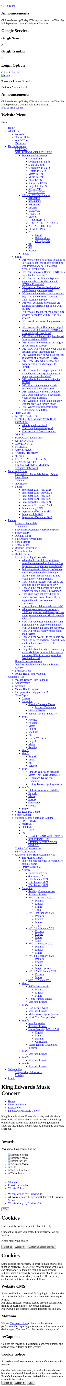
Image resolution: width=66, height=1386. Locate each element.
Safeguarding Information (28, 1072)
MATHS (33, 207)
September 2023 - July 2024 (37, 492)
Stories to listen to (31, 866)
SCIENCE (34, 210)
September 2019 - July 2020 (37, 505)
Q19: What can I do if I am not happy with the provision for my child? (42, 402)
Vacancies (20, 143)
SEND (18, 256)
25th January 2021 (38, 885)
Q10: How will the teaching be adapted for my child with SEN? (43, 338)
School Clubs (22, 544)
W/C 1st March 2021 (39, 980)
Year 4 (25, 768)
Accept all (20, 1247)
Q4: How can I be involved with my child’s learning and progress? (41, 289)
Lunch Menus (22, 541)
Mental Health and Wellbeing (30, 673)
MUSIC (32, 216)
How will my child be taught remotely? (42, 606)
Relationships (42, 238)
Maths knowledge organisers (43, 1014)
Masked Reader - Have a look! (31, 679)
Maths (31, 725)
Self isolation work (38, 986)
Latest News (21, 477)
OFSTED (20, 434)
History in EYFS (37, 170)
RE (30, 247)
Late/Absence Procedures (28, 538)
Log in (15, 72)
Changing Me (42, 241)
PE (30, 244)
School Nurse (22, 532)
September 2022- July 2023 (36, 495)
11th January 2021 (38, 879)
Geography (34, 802)
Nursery (26, 698)
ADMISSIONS (23, 449)
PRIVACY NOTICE (26, 462)
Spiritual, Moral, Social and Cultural (34, 817)
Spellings (33, 731)
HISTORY (34, 213)
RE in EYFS (35, 189)
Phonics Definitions (45, 707)
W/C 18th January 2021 (41, 912)
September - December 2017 (37, 517)
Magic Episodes (43, 968)
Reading (32, 722)
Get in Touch (8, 5)
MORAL (27, 823)
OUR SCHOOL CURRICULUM (33, 152)
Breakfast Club (23, 670)
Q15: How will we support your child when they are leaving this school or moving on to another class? (42, 373)
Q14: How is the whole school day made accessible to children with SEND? (40, 363)
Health (38, 235)
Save (31, 1383)
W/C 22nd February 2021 (42, 971)
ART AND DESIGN (39, 226)
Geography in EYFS (39, 167)
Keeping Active (36, 1023)
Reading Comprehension (41, 891)
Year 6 (25, 808)
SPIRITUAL (29, 820)
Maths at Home (36, 710)
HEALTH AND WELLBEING (45, 836)
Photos (25, 253)
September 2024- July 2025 (36, 489)
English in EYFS (37, 186)
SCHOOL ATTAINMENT (29, 437)
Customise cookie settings (41, 1247)
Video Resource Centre (27, 811)
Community (21, 526)
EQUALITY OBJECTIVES (30, 459)
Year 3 (25, 753)
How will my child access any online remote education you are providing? (41, 589)
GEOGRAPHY (37, 219)
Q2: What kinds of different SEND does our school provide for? (43, 273)
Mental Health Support (27, 689)
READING (21, 149)
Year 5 (25, 787)
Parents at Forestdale (26, 523)
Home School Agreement (28, 661)
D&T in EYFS (36, 164)
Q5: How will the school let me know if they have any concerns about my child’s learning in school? (43, 296)
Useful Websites (37, 738)
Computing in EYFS (39, 161)
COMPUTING (36, 229)
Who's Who (21, 140)
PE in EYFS (35, 180)
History (32, 799)
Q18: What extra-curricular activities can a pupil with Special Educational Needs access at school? (41, 394)
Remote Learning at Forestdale (31, 557)
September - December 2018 (37, 511)
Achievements (22, 682)
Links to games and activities (43, 771)
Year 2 (25, 750)
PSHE (31, 232)
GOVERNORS (23, 443)
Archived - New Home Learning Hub (35, 854)
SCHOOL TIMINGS (26, 468)
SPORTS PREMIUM (26, 452)
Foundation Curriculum (34, 155)
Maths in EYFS (36, 173)
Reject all (7, 1247)
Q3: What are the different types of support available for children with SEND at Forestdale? (40, 281)
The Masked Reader (32, 857)
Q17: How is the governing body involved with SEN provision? (39, 387)
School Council (23, 814)
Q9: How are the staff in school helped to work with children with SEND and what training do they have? (42, 330)
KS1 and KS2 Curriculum (36, 195)
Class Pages (21, 695)
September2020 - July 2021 (36, 501)
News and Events (17, 471)
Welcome (20, 134)
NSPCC (19, 456)
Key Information (17, 146)
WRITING (34, 204)
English (32, 728)
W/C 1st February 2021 (41, 943)
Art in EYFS (35, 158)
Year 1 (25, 716)
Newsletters (21, 483)
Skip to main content (12, 107)
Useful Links (22, 554)
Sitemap (12, 1182)
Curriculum (41, 1041)
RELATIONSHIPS (38, 839)
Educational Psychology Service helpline (37, 529)
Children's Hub (16, 676)
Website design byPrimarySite (25, 1193)
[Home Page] (5, 75)
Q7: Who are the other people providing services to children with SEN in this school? (43, 314)
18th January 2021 (38, 882)
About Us (13, 130)
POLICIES (21, 446)
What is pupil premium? (34, 425)
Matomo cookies (19, 1323)
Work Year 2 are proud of (42, 1017)
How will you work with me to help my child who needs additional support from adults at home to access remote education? (43, 641)
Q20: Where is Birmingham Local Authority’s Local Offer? (40, 408)
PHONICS (34, 198)
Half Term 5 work (38, 1007)
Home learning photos (40, 998)
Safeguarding (15, 1069)
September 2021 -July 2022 (36, 498)
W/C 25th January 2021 (41, 928)
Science (32, 765)
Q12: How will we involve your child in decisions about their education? (43, 350)
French (32, 250)
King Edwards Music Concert (24, 1110)
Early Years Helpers (25, 851)
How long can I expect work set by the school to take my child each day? (42, 583)
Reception (27, 701)
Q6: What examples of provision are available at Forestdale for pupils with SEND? (42, 305)
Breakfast (20, 685)
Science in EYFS (37, 183)
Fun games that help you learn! (31, 692)
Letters (18, 486)
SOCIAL (27, 827)
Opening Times (23, 535)
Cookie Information (18, 1185)
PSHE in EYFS (36, 192)
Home (11, 127)
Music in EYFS (36, 176)
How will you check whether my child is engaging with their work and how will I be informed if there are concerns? (43, 624)
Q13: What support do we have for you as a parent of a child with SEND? (43, 356)
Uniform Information (26, 547)
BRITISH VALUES (26, 416)
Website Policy (16, 1188)
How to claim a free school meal (39, 431)
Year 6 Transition (24, 551)
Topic (38, 909)
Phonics (32, 719)
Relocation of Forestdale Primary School (36, 474)
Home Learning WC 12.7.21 (43, 1029)
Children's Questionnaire (28, 848)
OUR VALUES (23, 413)
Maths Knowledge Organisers (44, 774)
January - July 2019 (32, 508)
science (32, 805)
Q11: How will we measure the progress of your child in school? (43, 344)
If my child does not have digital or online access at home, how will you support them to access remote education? (41, 598)
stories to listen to (37, 873)
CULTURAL (29, 830)
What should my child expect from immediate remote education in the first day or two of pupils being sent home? (42, 563)
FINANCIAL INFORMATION (32, 465)
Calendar (20, 480)
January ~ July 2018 (32, 514)
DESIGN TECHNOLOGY (43, 222)
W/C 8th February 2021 (41, 955)
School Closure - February (42, 713)
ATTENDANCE (24, 440)
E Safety (19, 1075)
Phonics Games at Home (41, 704)
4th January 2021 (37, 876)
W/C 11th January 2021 (41, 897)
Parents (12, 520)
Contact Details (23, 137)
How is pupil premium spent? (37, 428)
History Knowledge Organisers (45, 784)
